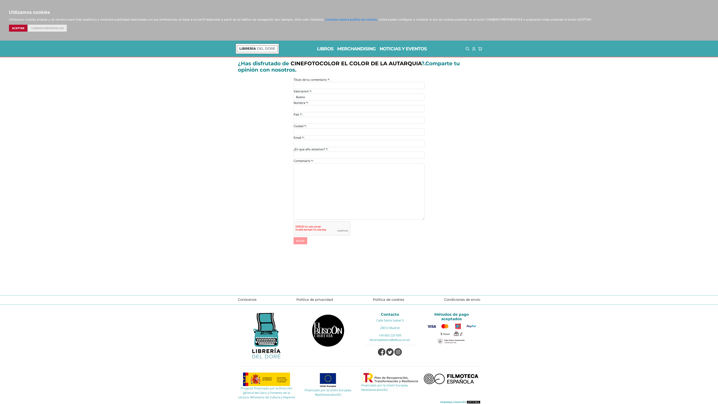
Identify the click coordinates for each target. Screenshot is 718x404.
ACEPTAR (18, 28)
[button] (467, 48)
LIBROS (325, 48)
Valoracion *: (303, 91)
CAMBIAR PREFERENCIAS (47, 28)
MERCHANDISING (356, 48)
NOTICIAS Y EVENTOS (403, 48)
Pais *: (298, 114)
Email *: (299, 138)
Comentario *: (304, 161)
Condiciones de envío (462, 300)
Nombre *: (301, 103)
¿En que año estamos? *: (311, 149)
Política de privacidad (314, 300)
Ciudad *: (300, 126)
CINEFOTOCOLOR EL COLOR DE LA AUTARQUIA (356, 63)
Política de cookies (388, 300)
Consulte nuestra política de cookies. (351, 19)
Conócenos (247, 300)
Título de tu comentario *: (312, 80)
